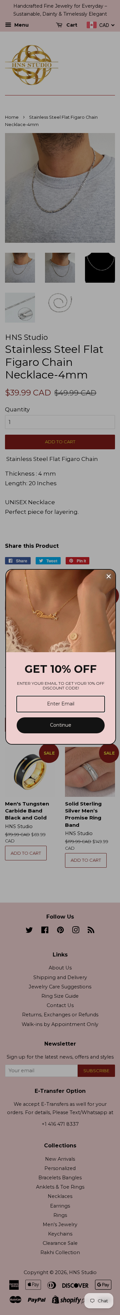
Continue (60, 725)
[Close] (109, 576)
